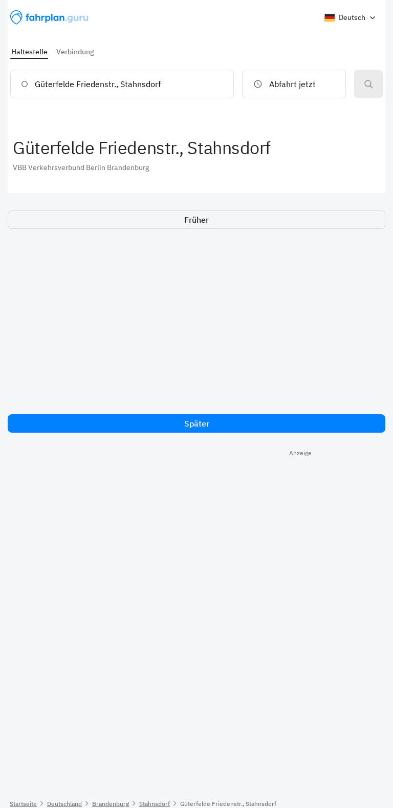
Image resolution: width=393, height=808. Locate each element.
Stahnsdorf (154, 803)
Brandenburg (110, 803)
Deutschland (64, 803)
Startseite (23, 803)
